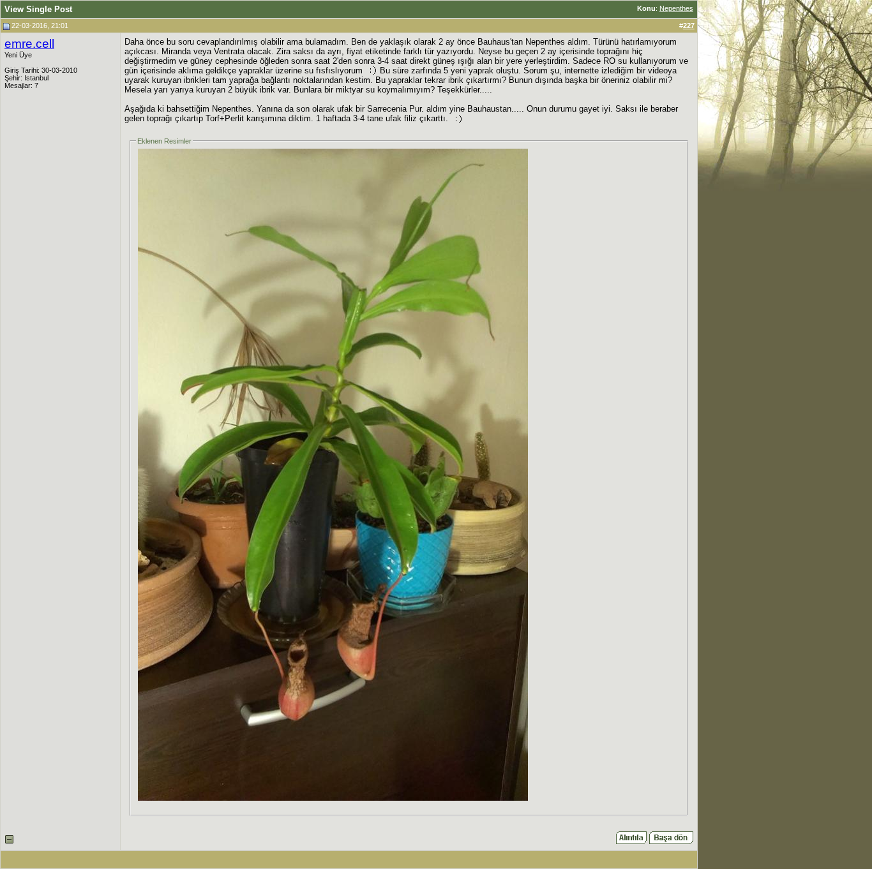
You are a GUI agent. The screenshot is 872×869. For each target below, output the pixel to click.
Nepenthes (676, 8)
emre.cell (29, 43)
